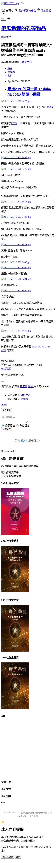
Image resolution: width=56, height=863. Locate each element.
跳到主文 (6, 37)
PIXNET (14, 813)
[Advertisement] (28, 749)
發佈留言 (6, 429)
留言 (30, 386)
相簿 (9, 68)
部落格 (11, 72)
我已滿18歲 (7, 857)
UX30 (14, 123)
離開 (18, 857)
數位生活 (27, 62)
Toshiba (24, 399)
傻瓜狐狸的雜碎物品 (23, 28)
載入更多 (6, 410)
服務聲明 (34, 816)
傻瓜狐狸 (6, 368)
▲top (4, 404)
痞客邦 (23, 386)
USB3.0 (49, 107)
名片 (9, 75)
